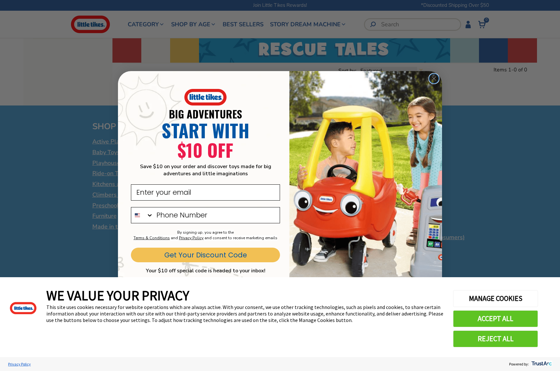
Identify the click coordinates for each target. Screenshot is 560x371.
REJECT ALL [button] (496, 338)
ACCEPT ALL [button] (495, 318)
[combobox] (142, 215)
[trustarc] (541, 364)
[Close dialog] (434, 78)
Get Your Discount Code (205, 255)
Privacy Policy (19, 364)
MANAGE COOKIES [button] (495, 298)
